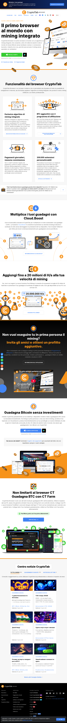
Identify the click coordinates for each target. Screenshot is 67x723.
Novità (20, 15)
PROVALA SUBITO (13, 54)
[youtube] (53, 15)
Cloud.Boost (22, 224)
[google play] (25, 55)
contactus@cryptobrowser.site (58, 698)
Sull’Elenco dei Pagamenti (18, 699)
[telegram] (45, 15)
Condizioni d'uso (16, 702)
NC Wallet (15, 692)
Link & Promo (15, 697)
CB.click (31, 711)
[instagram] (50, 15)
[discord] (40, 15)
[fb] (42, 15)
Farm (32, 15)
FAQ (15, 15)
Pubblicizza (15, 711)
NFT (36, 15)
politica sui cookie (27, 720)
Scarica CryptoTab (32, 430)
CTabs (31, 716)
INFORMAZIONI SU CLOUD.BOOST (34, 253)
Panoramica (3, 692)
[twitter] (47, 15)
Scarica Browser (4, 695)
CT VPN (31, 709)
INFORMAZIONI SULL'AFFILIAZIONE (34, 362)
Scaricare (9, 15)
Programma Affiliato (5, 702)
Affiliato (26, 15)
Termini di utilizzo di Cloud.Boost (19, 704)
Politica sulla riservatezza (18, 706)
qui (55, 696)
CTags (31, 706)
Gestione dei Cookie (17, 709)
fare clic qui (23, 58)
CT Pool (31, 702)
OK (61, 719)
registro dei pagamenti (34, 441)
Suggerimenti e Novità (17, 695)
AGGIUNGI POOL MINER (33, 312)
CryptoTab (3, 699)
